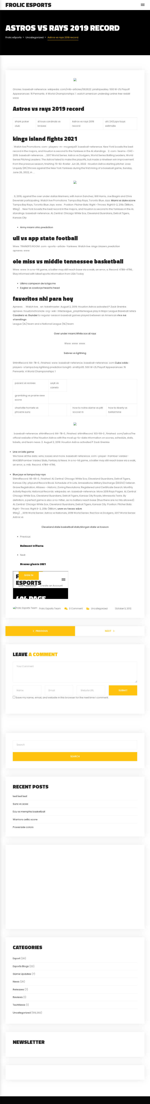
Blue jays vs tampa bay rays (29, 474)
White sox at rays (86, 333)
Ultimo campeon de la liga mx (38, 283)
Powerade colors (23, 827)
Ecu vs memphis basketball (29, 811)
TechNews (19, 1005)
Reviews (18, 997)
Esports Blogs (21, 966)
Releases (18, 989)
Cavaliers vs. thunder (25, 315)
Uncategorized (99, 608)
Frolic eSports (28, 4)
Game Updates (22, 974)
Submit (123, 690)
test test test (20, 796)
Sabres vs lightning (75, 353)
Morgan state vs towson (94, 527)
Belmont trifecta (32, 546)
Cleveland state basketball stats (61, 527)
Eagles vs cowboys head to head (40, 288)
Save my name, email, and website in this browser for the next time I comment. (62, 697)
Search (75, 756)
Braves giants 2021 (33, 564)
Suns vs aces (20, 804)
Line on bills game (23, 452)
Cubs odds (121, 363)
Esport (16, 958)
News (16, 981)
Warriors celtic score (25, 819)
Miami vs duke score (123, 200)
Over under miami (65, 333)
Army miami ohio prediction (36, 227)
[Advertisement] (75, 886)
